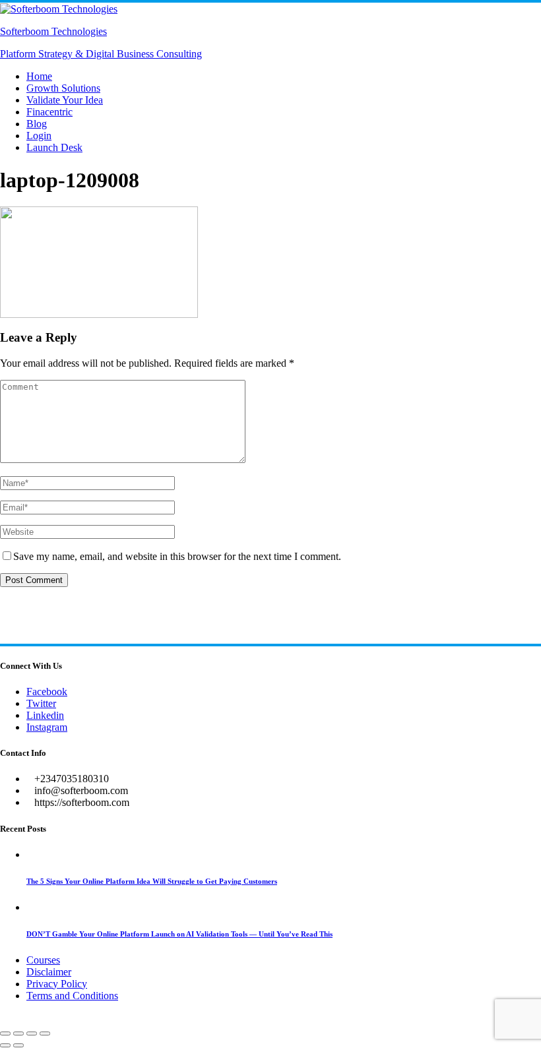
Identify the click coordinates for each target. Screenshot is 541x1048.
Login (38, 135)
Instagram (46, 727)
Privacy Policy (56, 983)
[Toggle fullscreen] (18, 1033)
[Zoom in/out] (5, 1033)
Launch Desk (54, 147)
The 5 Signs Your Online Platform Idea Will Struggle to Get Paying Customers (151, 881)
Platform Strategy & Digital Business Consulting (101, 53)
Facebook (46, 691)
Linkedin (45, 715)
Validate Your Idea (64, 100)
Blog (36, 123)
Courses (43, 960)
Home (39, 76)
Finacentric (49, 111)
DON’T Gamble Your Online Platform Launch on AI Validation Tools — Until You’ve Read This (179, 934)
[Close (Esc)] (45, 1033)
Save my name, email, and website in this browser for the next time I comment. (177, 556)
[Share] (31, 1033)
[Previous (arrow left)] (5, 1045)
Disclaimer (48, 971)
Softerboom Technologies (53, 31)
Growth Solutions (63, 88)
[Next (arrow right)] (18, 1045)
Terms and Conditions (72, 995)
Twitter (41, 703)
